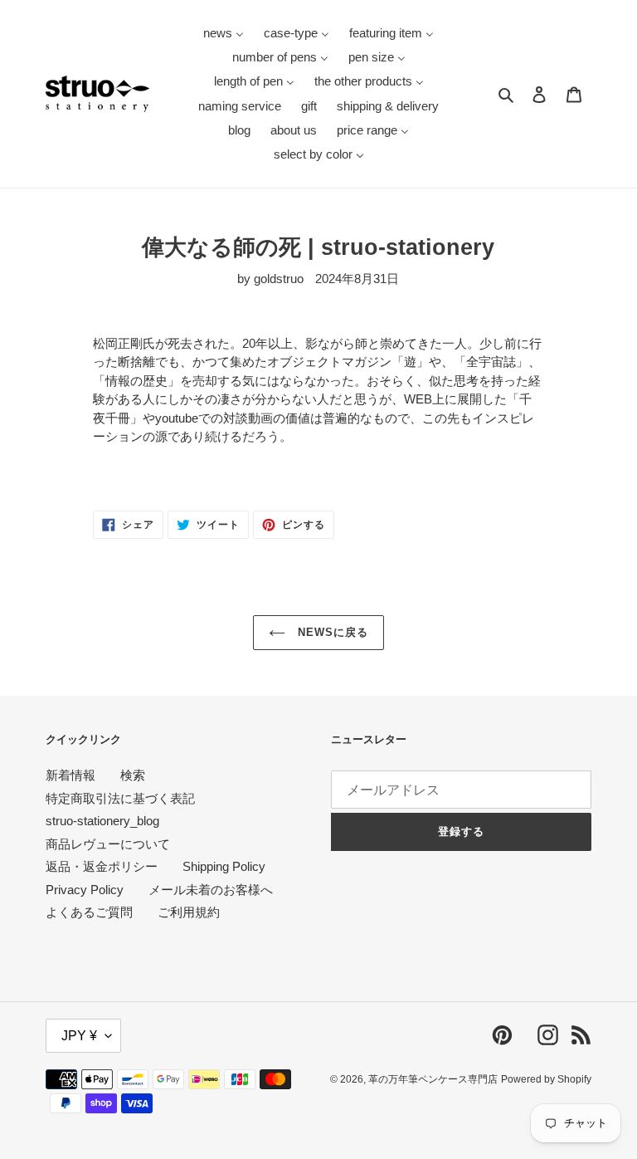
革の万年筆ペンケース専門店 (433, 1079)
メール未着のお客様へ (210, 890)
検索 (132, 775)
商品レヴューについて (108, 844)
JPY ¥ (79, 1036)
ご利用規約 (189, 912)
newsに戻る (331, 632)
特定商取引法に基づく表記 (120, 798)
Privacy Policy (85, 890)
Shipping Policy (223, 866)
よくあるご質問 (89, 912)
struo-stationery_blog (102, 821)
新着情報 (70, 775)
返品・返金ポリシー (102, 866)
